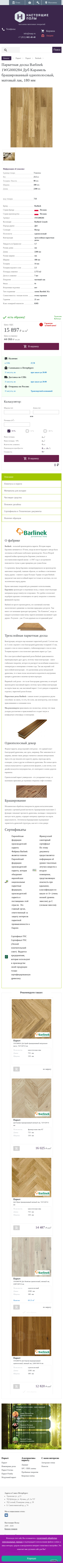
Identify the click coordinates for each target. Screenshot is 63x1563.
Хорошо (31, 1558)
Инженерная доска (9, 1466)
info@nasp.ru (29, 33)
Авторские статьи (48, 1463)
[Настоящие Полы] (31, 17)
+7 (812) (26, 37)
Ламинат (25, 1465)
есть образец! (16, 317)
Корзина (50, 31)
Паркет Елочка (7, 1470)
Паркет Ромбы (7, 1474)
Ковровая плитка (28, 1476)
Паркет (4, 1463)
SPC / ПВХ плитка (29, 1468)
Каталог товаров (11, 1529)
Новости (44, 1466)
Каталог (6, 58)
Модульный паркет (9, 1477)
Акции (49, 35)
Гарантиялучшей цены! (50, 324)
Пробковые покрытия (30, 1472)
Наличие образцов (12, 518)
